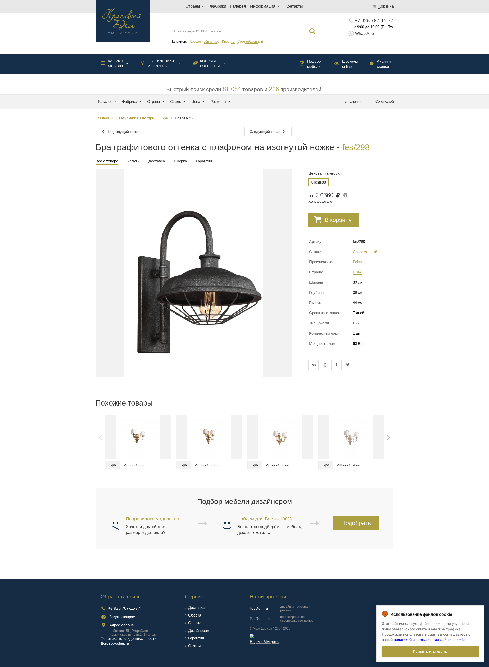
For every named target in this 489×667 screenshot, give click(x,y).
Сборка (194, 615)
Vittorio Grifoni (135, 465)
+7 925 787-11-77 (374, 20)
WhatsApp (364, 33)
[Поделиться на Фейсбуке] (337, 365)
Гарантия (196, 638)
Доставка (196, 607)
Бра (164, 118)
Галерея (238, 6)
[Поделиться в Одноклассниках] (325, 365)
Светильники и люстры (161, 63)
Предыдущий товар (122, 131)
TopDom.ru (259, 608)
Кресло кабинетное (204, 41)
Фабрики (218, 6)
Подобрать (356, 523)
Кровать (228, 41)
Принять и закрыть (430, 651)
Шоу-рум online (350, 64)
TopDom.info (260, 618)
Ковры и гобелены (210, 63)
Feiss (357, 262)
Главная (102, 118)
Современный (365, 252)
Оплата (194, 623)
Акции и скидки (384, 64)
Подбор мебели (314, 64)
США (357, 272)
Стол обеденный (250, 41)
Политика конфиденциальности (128, 638)
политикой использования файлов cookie (429, 639)
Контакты (294, 6)
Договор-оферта (115, 643)
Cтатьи (194, 646)
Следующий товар (265, 131)
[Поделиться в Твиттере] (348, 365)
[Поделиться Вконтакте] (314, 365)
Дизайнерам (198, 630)
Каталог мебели (116, 63)
